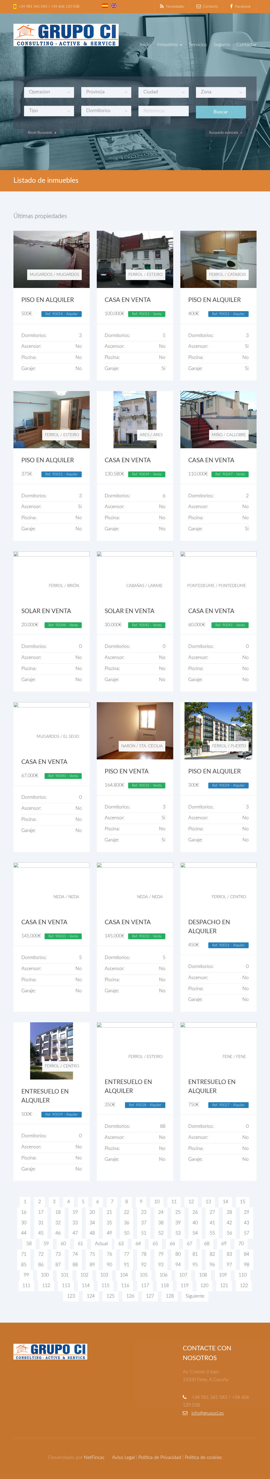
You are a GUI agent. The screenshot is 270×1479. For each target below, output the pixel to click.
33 (75, 1223)
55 (212, 1233)
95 (195, 1265)
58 (29, 1243)
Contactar (247, 44)
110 (243, 1275)
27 (212, 1212)
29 (246, 1212)
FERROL (135, 275)
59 (46, 1243)
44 (23, 1233)
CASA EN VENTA (128, 300)
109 (223, 1275)
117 (145, 1285)
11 (174, 1201)
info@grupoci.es (207, 1413)
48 (92, 1233)
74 (75, 1254)
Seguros (222, 44)
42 (229, 1223)
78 (143, 1254)
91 (126, 1265)
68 (206, 1243)
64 (138, 1243)
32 (58, 1223)
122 (244, 1285)
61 (80, 1243)
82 (212, 1254)
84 (246, 1254)
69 (223, 1243)
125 (110, 1296)
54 (195, 1233)
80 (178, 1254)
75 (92, 1254)
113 (66, 1285)
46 (58, 1233)
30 (23, 1223)
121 (224, 1285)
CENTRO (238, 897)
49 (109, 1233)
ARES (144, 435)
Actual (101, 1243)
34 (92, 1223)
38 (160, 1223)
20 (92, 1212)
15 (242, 1201)
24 (160, 1212)
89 (92, 1265)
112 (46, 1285)
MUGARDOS (41, 275)
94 (178, 1265)
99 (26, 1275)
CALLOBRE (236, 435)
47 (75, 1233)
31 (41, 1223)
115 (105, 1285)
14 (225, 1201)
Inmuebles (167, 44)
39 (178, 1223)
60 (63, 1243)
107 (183, 1275)
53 (178, 1233)
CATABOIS (237, 275)
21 (109, 1212)
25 (178, 1212)
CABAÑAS (135, 586)
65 (155, 1243)
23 (143, 1212)
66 (172, 1243)
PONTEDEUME (201, 586)
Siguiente (195, 1296)
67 (189, 1243)
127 (150, 1296)
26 (195, 1212)
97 (229, 1265)
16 (23, 1212)
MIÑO (217, 435)
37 (143, 1223)
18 (58, 1212)
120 (204, 1285)
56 (229, 1233)
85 (23, 1265)
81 (195, 1254)
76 (109, 1254)
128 (170, 1296)
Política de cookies (203, 1457)
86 (41, 1265)
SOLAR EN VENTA (46, 611)
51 (143, 1233)
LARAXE (155, 586)
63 (121, 1243)
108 (203, 1275)
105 (144, 1275)
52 (160, 1233)
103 (104, 1275)
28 (229, 1212)
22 (126, 1212)
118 (165, 1285)
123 (71, 1296)
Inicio (145, 44)
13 (208, 1201)
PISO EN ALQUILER (47, 300)
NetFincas (94, 1457)
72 (41, 1254)
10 (157, 1201)
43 (246, 1223)
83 (229, 1254)
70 (241, 1243)
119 (185, 1285)
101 (65, 1275)
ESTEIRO (155, 275)
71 (23, 1254)
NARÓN (128, 746)
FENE (227, 1057)
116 (125, 1285)
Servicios (198, 44)
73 (58, 1254)
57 (246, 1233)
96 (212, 1265)
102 (84, 1275)
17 (41, 1212)
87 (58, 1265)
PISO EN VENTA (127, 771)
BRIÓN (73, 586)
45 (41, 1233)
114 (86, 1285)
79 (160, 1254)
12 (191, 1201)
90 (109, 1265)
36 (126, 1223)
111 (26, 1285)
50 (126, 1233)
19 (75, 1212)
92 (143, 1265)
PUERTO (238, 746)
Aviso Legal (123, 1457)
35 (109, 1223)
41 (212, 1223)
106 (163, 1275)
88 (75, 1265)
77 (126, 1254)
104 (124, 1275)
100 (45, 1275)
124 (91, 1296)
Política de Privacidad (159, 1457)
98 (246, 1265)
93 (160, 1265)
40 (195, 1223)
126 (130, 1296)
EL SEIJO (71, 737)
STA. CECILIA (151, 746)
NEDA (59, 897)
